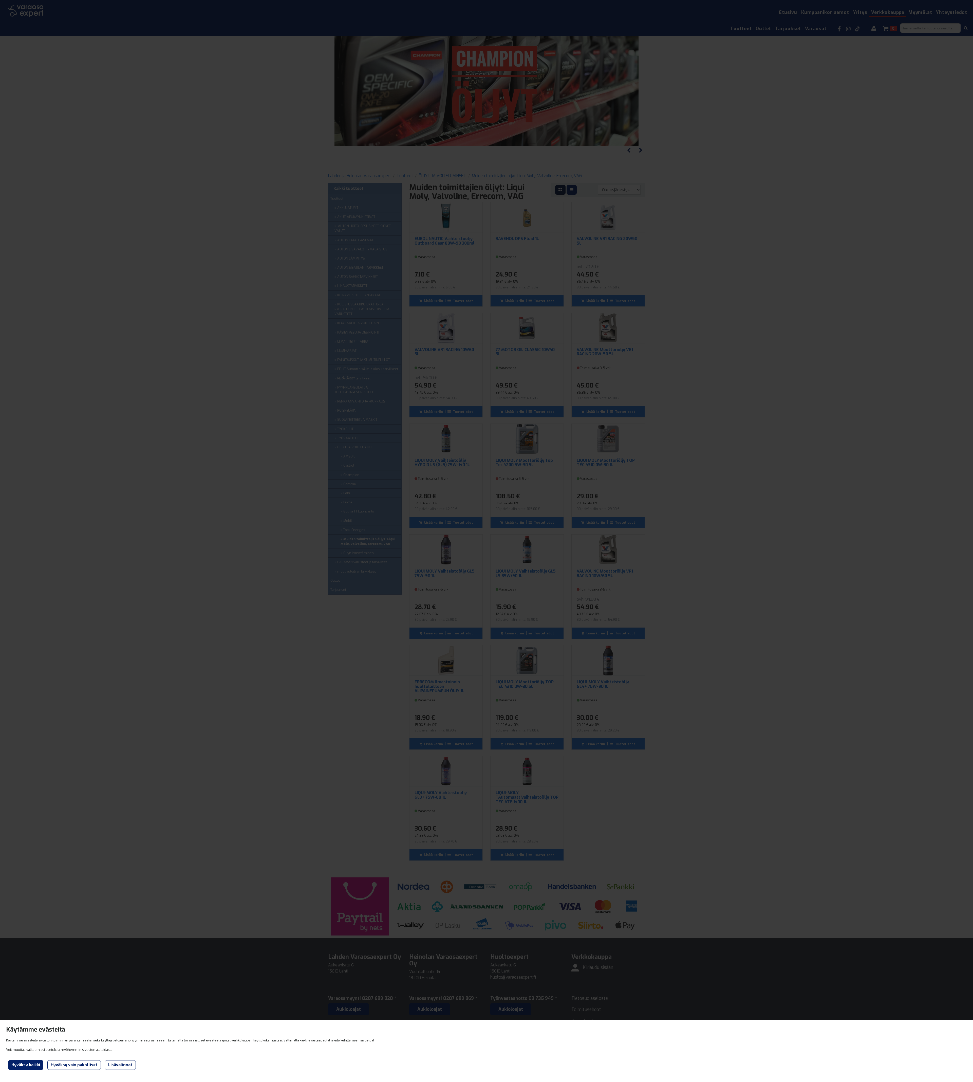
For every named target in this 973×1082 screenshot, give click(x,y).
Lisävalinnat (120, 1065)
